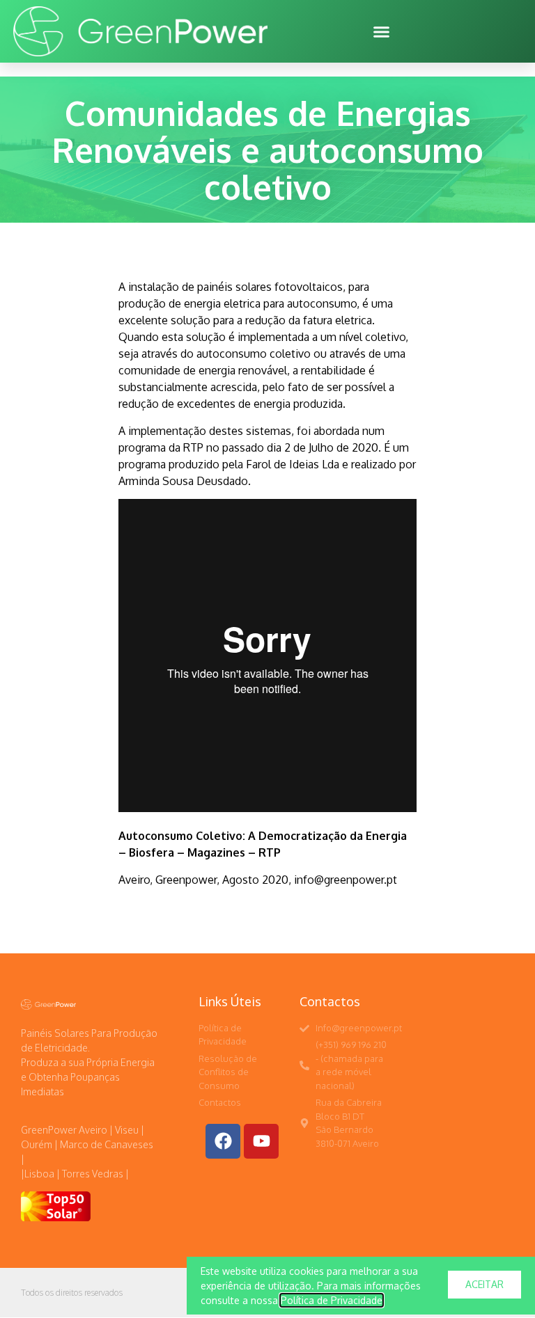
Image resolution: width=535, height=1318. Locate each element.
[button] (382, 31)
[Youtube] (261, 1141)
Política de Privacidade (331, 1300)
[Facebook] (223, 1141)
